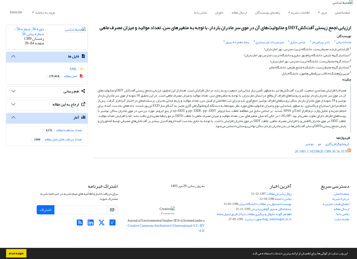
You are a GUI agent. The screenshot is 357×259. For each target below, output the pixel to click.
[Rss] (80, 224)
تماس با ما (200, 12)
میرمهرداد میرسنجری (269, 42)
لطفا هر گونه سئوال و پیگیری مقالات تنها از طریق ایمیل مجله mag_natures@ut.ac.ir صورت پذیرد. (254, 216)
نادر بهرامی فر (321, 42)
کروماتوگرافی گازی (337, 144)
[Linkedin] (90, 224)
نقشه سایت (341, 219)
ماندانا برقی (343, 42)
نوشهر (309, 144)
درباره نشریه (340, 198)
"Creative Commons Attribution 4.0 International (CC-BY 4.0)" (165, 228)
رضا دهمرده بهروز (237, 42)
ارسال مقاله (239, 12)
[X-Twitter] (101, 224)
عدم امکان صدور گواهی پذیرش (271, 209)
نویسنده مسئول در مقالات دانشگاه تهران (265, 204)
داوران (219, 12)
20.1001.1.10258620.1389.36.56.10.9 (321, 151)
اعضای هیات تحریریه (336, 204)
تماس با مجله (283, 198)
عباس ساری (298, 42)
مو (319, 144)
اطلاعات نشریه (300, 12)
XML (73, 69)
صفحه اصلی (342, 12)
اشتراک (45, 209)
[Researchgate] (112, 224)
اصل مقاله (63, 76)
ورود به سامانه (45, 12)
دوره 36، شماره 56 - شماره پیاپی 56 (29, 31)
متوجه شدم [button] (16, 253)
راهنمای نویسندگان (267, 12)
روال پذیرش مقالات (278, 193)
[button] (250, 254)
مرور (324, 12)
